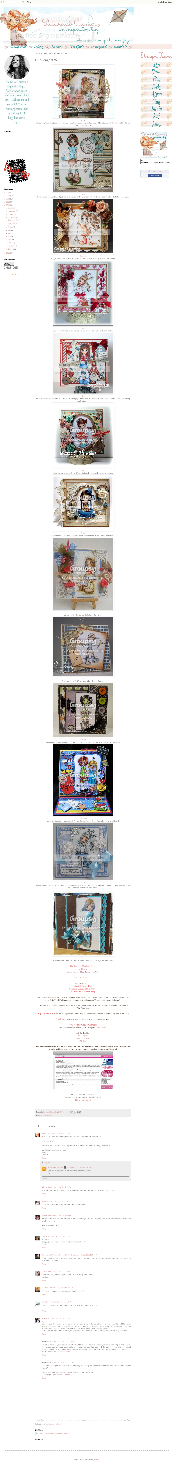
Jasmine (45, 1288)
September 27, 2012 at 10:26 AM (59, 1318)
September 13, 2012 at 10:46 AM (79, 1168)
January (11, 249)
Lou (83, 678)
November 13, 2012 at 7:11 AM (63, 1362)
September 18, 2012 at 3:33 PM (59, 1236)
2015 (8, 196)
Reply (44, 1158)
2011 (8, 253)
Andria (44, 1318)
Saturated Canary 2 (55, 1168)
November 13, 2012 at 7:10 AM (63, 1341)
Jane (83, 958)
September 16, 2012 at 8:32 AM (59, 1215)
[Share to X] (75, 1112)
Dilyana (44, 1187)
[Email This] (70, 1112)
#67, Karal (102, 1027)
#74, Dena (83, 1041)
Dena (44, 1201)
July (9, 230)
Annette (45, 1302)
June (83, 613)
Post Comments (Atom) (53, 1424)
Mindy (83, 883)
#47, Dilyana (83, 1035)
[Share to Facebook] (77, 1112)
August (10, 227)
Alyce (83, 533)
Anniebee (83, 819)
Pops (83, 471)
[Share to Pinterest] (80, 1112)
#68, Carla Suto (83, 1038)
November (12, 211)
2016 (8, 193)
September (12, 217)
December (12, 208)
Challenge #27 (13, 220)
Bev (83, 328)
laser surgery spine (62, 1352)
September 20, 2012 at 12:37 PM (85, 1255)
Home (83, 1420)
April (10, 240)
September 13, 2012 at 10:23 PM (58, 1201)
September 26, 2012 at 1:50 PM (60, 1302)
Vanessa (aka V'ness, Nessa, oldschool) (57, 1255)
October (11, 214)
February (11, 246)
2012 (8, 205)
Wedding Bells (114, 123)
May (9, 236)
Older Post (126, 1420)
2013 (8, 202)
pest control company (61, 1375)
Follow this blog (155, 175)
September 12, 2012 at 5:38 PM (59, 1187)
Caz (83, 396)
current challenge (47, 1115)
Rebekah (83, 256)
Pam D (44, 1236)
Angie (83, 120)
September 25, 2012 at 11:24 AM (61, 1288)
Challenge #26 (13, 223)
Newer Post (40, 1420)
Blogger (97, 1460)
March (10, 243)
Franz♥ (44, 1215)
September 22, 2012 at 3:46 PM (58, 1271)
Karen (44, 1133)
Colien (44, 1271)
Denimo (83, 740)
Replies (47, 1163)
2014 (8, 199)
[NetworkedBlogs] (155, 171)
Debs (83, 194)
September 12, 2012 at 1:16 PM (58, 1133)
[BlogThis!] (72, 1112)
